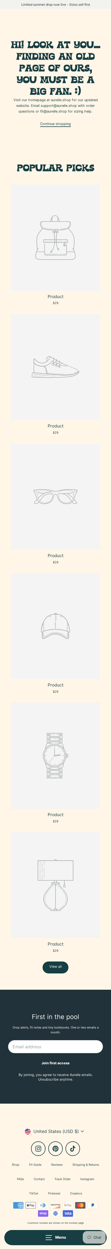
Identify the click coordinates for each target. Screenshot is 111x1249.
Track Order (62, 1179)
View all (55, 966)
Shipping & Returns (85, 1165)
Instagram (87, 1179)
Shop (15, 1165)
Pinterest (54, 1193)
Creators (76, 1193)
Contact (39, 1179)
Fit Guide (35, 1165)
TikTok (33, 1193)
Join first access (55, 1063)
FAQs (20, 1179)
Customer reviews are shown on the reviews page (55, 1222)
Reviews (57, 1165)
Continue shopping (55, 124)
